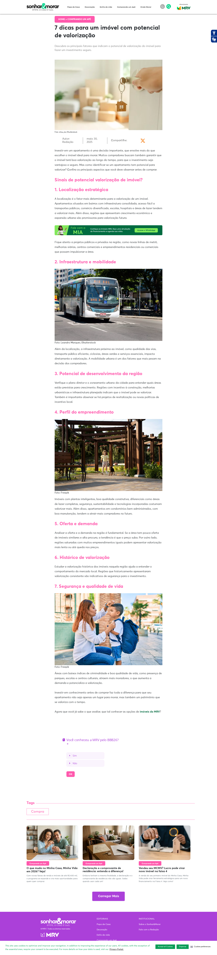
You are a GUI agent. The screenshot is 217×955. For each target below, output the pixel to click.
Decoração (90, 7)
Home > (62, 19)
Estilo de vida (106, 7)
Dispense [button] (182, 947)
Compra (37, 811)
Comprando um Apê (126, 7)
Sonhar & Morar (43, 5)
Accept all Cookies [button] (165, 947)
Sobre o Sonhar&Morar (150, 924)
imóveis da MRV (150, 711)
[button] (200, 946)
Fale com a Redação (149, 930)
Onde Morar (145, 7)
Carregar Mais (108, 896)
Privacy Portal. (117, 949)
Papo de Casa (73, 7)
